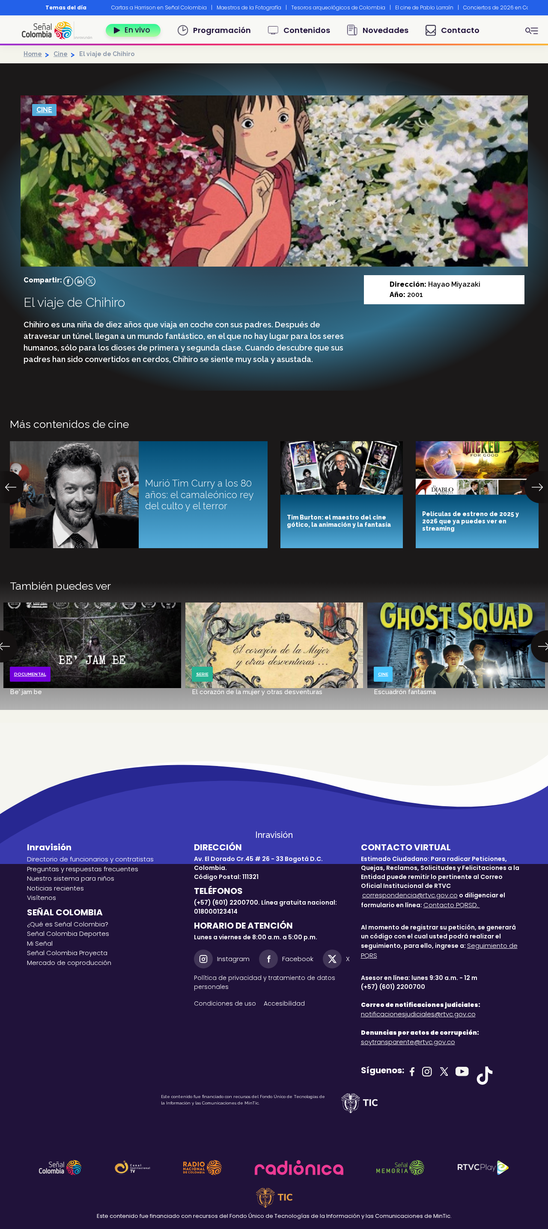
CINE (44, 110)
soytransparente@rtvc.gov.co (408, 1041)
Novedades (385, 30)
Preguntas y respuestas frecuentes (82, 868)
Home (33, 53)
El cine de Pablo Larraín (424, 7)
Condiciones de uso (225, 1003)
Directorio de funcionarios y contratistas (90, 859)
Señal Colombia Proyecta (67, 952)
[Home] (60, 30)
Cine (61, 53)
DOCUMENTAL (30, 674)
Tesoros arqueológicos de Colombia (338, 7)
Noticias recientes (55, 888)
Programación (222, 30)
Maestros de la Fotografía (249, 7)
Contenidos (306, 30)
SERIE (202, 674)
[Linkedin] (79, 281)
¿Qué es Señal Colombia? (67, 924)
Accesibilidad (285, 1003)
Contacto (460, 30)
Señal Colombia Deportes (68, 933)
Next (534, 7)
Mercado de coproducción (69, 962)
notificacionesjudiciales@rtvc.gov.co (418, 1013)
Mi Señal (40, 943)
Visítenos (41, 897)
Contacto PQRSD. (451, 904)
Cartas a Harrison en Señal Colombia (159, 7)
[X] (90, 281)
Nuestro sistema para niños (70, 878)
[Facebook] (68, 281)
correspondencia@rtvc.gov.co (410, 895)
